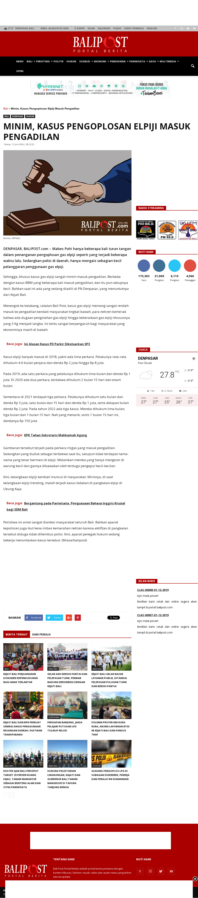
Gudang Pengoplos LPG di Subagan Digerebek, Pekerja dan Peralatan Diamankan (110, 775)
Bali (29, 61)
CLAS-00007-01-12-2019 (153, 604)
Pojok (117, 28)
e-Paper (79, 28)
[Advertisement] (100, 12)
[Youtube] (194, 28)
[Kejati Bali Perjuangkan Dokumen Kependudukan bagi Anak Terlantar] (23, 657)
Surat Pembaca (134, 28)
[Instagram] (181, 28)
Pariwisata (137, 61)
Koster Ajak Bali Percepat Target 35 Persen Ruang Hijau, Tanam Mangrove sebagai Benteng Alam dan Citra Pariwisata (22, 779)
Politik (58, 61)
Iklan (91, 28)
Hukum (71, 61)
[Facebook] (175, 28)
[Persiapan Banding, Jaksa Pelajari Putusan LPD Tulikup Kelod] (67, 705)
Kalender (104, 28)
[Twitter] (188, 28)
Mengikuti (159, 260)
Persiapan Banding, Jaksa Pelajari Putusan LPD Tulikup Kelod (64, 726)
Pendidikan (117, 61)
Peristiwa (43, 61)
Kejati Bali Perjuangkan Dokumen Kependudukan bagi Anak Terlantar (20, 678)
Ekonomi (100, 61)
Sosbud (84, 61)
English (152, 28)
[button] (192, 66)
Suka (144, 260)
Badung (53, 668)
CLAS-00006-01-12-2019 (153, 629)
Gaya (152, 61)
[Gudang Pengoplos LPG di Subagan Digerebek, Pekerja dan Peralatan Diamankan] (111, 753)
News (20, 61)
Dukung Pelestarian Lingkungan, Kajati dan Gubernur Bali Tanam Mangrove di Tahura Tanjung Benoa (63, 779)
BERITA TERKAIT (17, 634)
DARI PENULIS (41, 634)
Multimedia (168, 61)
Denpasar (17, 116)
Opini (19, 71)
